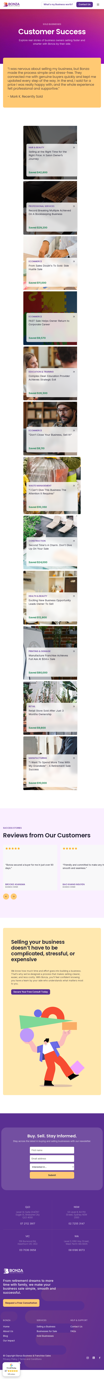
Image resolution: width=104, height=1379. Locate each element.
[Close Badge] (19, 1363)
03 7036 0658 (27, 1250)
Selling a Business (46, 1326)
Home (6, 1326)
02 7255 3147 (76, 1223)
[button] (98, 5)
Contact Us (76, 1326)
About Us (8, 1331)
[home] (11, 4)
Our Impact (9, 1340)
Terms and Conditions (30, 1359)
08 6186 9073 (76, 1250)
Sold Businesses (45, 1336)
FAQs (73, 1331)
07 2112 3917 (27, 1223)
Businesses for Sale (47, 1331)
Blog (5, 1336)
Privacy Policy (10, 1359)
